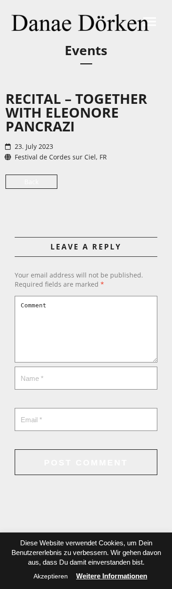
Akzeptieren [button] (50, 576)
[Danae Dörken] (80, 22)
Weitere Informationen (111, 576)
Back (31, 181)
